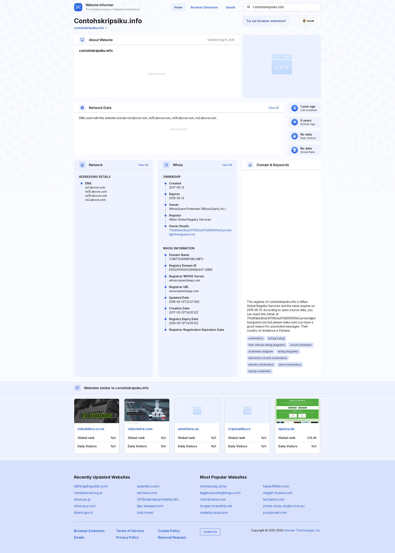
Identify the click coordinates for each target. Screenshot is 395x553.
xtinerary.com (84, 506)
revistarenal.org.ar (88, 493)
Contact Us (210, 531)
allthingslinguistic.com (91, 486)
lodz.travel (145, 512)
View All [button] (274, 107)
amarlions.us (188, 429)
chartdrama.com (213, 499)
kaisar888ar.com (276, 486)
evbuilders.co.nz (91, 429)
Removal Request (172, 537)
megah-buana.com (277, 493)
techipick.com (273, 499)
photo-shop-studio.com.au (283, 506)
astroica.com (147, 493)
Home (178, 7)
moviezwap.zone (213, 486)
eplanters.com (148, 486)
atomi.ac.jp (82, 499)
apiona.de (286, 429)
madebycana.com (214, 512)
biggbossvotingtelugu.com (220, 493)
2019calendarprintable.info (158, 499)
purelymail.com (275, 512)
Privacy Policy (127, 537)
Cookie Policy (169, 531)
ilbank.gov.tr (83, 512)
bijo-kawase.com (150, 506)
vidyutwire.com (140, 429)
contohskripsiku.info (89, 28)
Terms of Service (130, 531)
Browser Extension (204, 7)
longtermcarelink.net (216, 506)
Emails (230, 7)
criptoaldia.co (239, 429)
